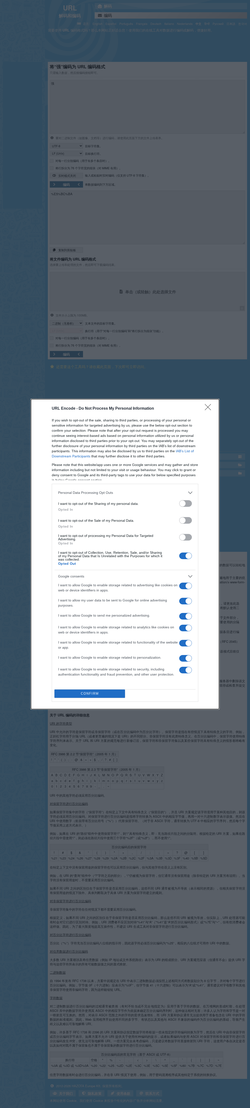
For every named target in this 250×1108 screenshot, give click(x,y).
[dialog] (125, 554)
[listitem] (125, 492)
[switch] (185, 503)
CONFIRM (90, 693)
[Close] (209, 408)
